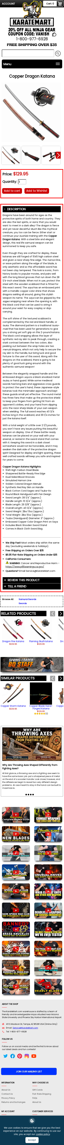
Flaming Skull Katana (41, 641)
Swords (23, 603)
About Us (5, 1089)
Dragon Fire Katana (13, 641)
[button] (58, 155)
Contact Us (7, 1094)
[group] (13, 631)
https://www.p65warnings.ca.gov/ (25, 566)
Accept (32, 1140)
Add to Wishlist (36, 191)
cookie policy (43, 1134)
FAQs (34, 1098)
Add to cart (12, 191)
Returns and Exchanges (13, 1102)
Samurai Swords (27, 599)
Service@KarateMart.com (25, 1027)
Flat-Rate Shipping (41, 1094)
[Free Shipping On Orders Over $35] (32, 45)
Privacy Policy (8, 1098)
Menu (7, 64)
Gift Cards (37, 1089)
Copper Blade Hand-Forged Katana (41, 707)
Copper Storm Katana (13, 706)
